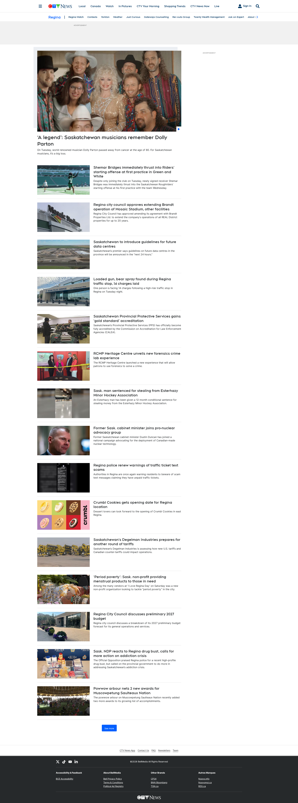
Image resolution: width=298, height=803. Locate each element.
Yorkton (105, 17)
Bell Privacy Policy (112, 778)
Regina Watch (76, 17)
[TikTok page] (64, 761)
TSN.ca (154, 786)
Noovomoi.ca (205, 782)
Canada (95, 6)
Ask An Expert (236, 17)
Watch (110, 6)
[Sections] (40, 6)
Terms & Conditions (113, 782)
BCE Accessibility (64, 778)
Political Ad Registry (113, 786)
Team (175, 750)
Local (82, 6)
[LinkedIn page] (76, 761)
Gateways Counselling (156, 17)
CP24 (153, 778)
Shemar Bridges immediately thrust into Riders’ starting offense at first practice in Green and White (133, 171)
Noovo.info (203, 778)
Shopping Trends (174, 6)
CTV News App (127, 750)
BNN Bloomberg (159, 782)
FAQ (153, 750)
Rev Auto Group (181, 17)
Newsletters (164, 750)
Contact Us (143, 750)
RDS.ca (202, 786)
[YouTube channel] (70, 761)
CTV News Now (199, 6)
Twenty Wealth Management (209, 17)
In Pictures (125, 6)
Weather (117, 17)
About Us (253, 17)
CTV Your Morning (148, 6)
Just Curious (133, 17)
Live (216, 6)
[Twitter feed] (58, 761)
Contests (92, 17)
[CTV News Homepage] (60, 6)
